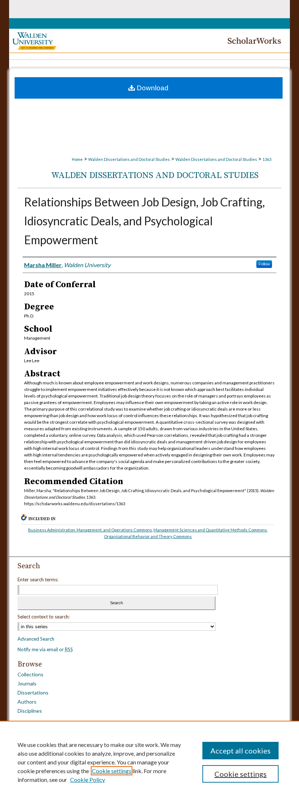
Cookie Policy (87, 779)
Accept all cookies (240, 750)
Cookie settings (111, 770)
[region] (149, 762)
